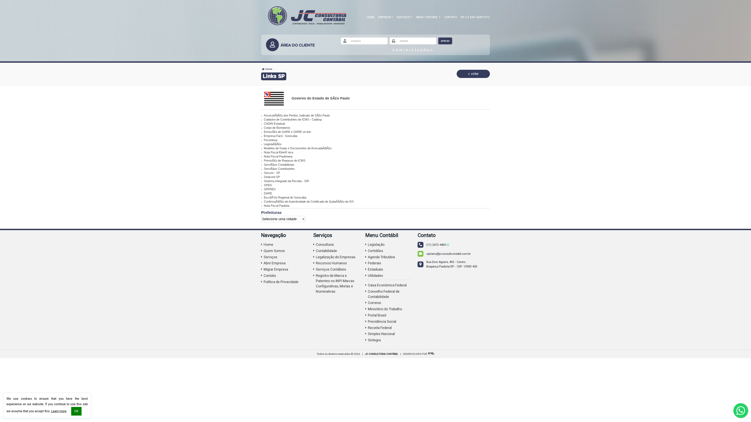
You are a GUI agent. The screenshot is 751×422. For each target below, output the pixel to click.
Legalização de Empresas (336, 257)
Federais (374, 263)
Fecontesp (270, 140)
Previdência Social (382, 321)
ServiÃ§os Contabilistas (279, 164)
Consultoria (325, 244)
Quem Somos (274, 251)
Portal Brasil (377, 315)
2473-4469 (436, 245)
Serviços (270, 257)
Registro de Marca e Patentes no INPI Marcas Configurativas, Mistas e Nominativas (335, 283)
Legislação (376, 244)
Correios (374, 303)
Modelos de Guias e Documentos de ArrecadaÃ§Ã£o (297, 148)
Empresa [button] (384, 17)
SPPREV (270, 189)
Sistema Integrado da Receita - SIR (286, 181)
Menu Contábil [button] (427, 17)
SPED (268, 185)
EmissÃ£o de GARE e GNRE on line (287, 131)
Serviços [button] (403, 17)
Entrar (445, 40)
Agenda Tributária (381, 257)
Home (371, 17)
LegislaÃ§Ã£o (272, 144)
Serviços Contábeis (331, 269)
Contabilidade (326, 251)
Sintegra (374, 340)
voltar (474, 74)
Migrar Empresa (276, 269)
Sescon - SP (272, 172)
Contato (450, 17)
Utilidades (375, 276)
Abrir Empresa (275, 263)
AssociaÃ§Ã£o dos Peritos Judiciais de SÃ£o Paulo (297, 115)
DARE (268, 193)
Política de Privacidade (281, 282)
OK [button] (76, 411)
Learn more (58, 411)
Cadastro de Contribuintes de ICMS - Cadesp (293, 119)
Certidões (375, 251)
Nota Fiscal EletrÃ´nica (278, 152)
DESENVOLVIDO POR (415, 353)
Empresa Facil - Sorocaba (280, 136)
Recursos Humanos (331, 263)
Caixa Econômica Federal (387, 285)
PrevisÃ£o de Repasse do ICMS (284, 160)
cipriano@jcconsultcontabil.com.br (448, 254)
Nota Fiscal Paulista (276, 205)
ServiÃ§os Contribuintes (279, 168)
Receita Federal (380, 328)
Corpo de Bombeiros (277, 127)
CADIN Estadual (274, 123)
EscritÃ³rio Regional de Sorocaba (285, 197)
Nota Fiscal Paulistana (278, 156)
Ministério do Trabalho (385, 309)
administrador (413, 49)
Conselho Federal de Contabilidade (384, 294)
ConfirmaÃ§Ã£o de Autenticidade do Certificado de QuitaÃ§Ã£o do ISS (309, 201)
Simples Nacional (381, 334)
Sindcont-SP (272, 177)
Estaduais (375, 269)
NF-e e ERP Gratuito (475, 17)
